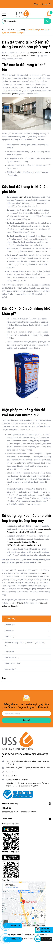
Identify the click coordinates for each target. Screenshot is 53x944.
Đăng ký (26, 720)
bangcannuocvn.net (10, 812)
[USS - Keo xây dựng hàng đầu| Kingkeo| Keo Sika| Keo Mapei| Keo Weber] (26, 741)
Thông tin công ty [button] (10, 803)
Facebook (43, 603)
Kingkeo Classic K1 (34, 545)
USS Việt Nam (43, 573)
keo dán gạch (10, 94)
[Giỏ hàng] (49, 13)
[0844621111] (7, 926)
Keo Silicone (9, 651)
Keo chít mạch (10, 637)
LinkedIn (14, 606)
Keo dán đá (9, 631)
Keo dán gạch (10, 625)
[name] (47, 21)
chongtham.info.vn (28, 812)
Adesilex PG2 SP (22, 532)
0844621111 (11, 772)
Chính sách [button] (7, 819)
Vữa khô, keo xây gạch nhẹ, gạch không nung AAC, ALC (25, 644)
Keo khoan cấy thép (12, 663)
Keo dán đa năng (11, 657)
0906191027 (11, 775)
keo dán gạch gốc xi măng (17, 542)
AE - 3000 (38, 532)
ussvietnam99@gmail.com (17, 779)
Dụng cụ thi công (11, 669)
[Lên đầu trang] (47, 917)
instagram (6, 606)
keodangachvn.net (15, 603)
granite (22, 197)
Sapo (32, 939)
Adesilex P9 (21, 545)
